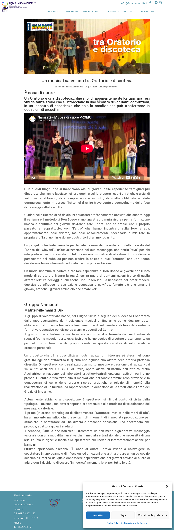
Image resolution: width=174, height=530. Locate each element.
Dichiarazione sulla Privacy (134, 523)
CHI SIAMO (51, 11)
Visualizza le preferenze (152, 515)
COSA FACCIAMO (90, 11)
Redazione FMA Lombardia (70, 87)
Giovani (102, 87)
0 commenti (113, 87)
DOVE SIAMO (71, 11)
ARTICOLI (128, 11)
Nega (123, 515)
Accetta (98, 515)
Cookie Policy (113, 523)
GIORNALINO (147, 11)
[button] (167, 486)
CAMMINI (111, 11)
